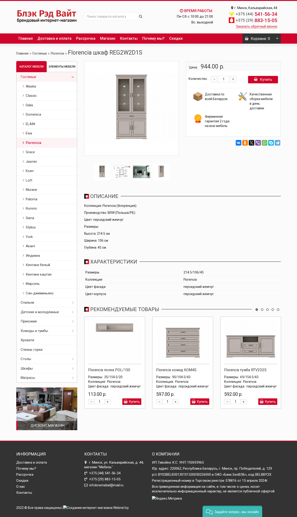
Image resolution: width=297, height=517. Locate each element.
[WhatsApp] (264, 143)
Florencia (57, 53)
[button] (232, 511)
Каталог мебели (31, 66)
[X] (251, 143)
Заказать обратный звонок (256, 26)
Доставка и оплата (54, 38)
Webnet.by (121, 508)
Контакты (129, 38)
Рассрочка (85, 38)
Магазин (107, 38)
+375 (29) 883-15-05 (104, 479)
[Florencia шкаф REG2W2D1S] (131, 108)
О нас (20, 486)
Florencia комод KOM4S (176, 370)
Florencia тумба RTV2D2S (245, 370)
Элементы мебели (61, 66)
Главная (26, 38)
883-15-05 (256, 20)
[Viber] (258, 143)
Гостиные (39, 53)
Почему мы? (153, 38)
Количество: (198, 79)
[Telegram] (277, 143)
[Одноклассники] (245, 143)
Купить (266, 79)
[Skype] (271, 143)
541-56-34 (256, 14)
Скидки (176, 38)
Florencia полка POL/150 (109, 370)
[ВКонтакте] (238, 143)
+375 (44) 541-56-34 (104, 473)
